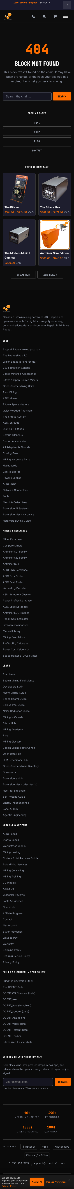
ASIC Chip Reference (15, 569)
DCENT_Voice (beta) (15, 1023)
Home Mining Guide (14, 692)
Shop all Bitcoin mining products (22, 349)
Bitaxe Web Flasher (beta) (18, 1042)
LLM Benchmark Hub (15, 759)
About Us (8, 888)
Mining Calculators (14, 637)
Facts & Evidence (13, 901)
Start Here (9, 674)
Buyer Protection (12, 931)
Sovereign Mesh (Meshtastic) (20, 784)
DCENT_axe (10, 999)
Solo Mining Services (15, 864)
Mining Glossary (12, 741)
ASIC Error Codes (13, 576)
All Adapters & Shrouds (16, 447)
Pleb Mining (10, 392)
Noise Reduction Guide (16, 710)
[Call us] (33, 16)
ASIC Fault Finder (13, 582)
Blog (37, 141)
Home (37, 122)
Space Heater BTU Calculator (20, 655)
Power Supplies (12, 477)
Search (62, 96)
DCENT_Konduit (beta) (16, 1011)
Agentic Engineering (15, 814)
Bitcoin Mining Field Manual (19, 680)
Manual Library (11, 631)
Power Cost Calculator (16, 649)
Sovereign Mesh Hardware (18, 514)
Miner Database (12, 539)
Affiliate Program (12, 913)
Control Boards (11, 471)
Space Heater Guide (15, 698)
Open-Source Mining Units (18, 386)
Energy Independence (16, 802)
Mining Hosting (11, 852)
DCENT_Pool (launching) (17, 1005)
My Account (10, 925)
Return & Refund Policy (16, 955)
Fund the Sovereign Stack (18, 980)
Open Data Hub (12, 753)
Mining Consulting (13, 870)
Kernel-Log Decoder (14, 588)
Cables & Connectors (15, 490)
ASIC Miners (10, 398)
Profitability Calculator (16, 643)
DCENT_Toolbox (12, 1035)
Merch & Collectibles (15, 502)
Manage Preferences (56, 1182)
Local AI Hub (10, 808)
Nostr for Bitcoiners (14, 790)
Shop (37, 132)
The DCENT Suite (13, 987)
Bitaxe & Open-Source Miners (20, 379)
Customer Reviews (14, 894)
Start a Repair (11, 839)
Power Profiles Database (17, 600)
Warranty (8, 943)
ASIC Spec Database (15, 606)
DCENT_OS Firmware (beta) (19, 993)
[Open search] (44, 16)
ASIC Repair (50, 274)
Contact (37, 150)
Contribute (9, 907)
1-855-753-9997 (19, 1163)
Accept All (37, 1182)
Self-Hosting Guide (14, 796)
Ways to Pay (10, 937)
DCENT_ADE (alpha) (14, 1017)
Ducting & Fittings (13, 428)
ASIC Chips (9, 483)
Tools (6, 496)
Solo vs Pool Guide (14, 704)
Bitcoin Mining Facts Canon (19, 747)
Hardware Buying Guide (17, 520)
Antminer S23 (11, 563)
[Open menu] (66, 16)
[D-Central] (8, 16)
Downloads (9, 772)
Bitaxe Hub (23, 274)
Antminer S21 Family (15, 551)
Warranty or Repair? (14, 845)
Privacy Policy (11, 962)
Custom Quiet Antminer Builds (20, 858)
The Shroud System (14, 416)
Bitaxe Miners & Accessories (19, 373)
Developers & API (13, 686)
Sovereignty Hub (13, 778)
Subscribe (63, 1081)
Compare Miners (12, 545)
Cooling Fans (10, 453)
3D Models (9, 882)
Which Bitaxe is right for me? (19, 361)
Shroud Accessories (14, 441)
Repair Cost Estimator (15, 618)
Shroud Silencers (13, 434)
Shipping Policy (12, 949)
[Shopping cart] (55, 16)
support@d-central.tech (49, 1163)
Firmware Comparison (15, 625)
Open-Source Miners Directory (21, 766)
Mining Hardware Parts (16, 459)
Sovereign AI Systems (16, 508)
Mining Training (12, 876)
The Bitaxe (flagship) (15, 355)
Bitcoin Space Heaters (16, 404)
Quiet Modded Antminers (18, 410)
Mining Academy (13, 729)
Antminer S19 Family (15, 557)
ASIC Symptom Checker (17, 594)
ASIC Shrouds (11, 422)
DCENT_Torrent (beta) (16, 1029)
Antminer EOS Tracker (16, 612)
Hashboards (10, 465)
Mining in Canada (13, 717)
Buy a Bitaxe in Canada (16, 367)
